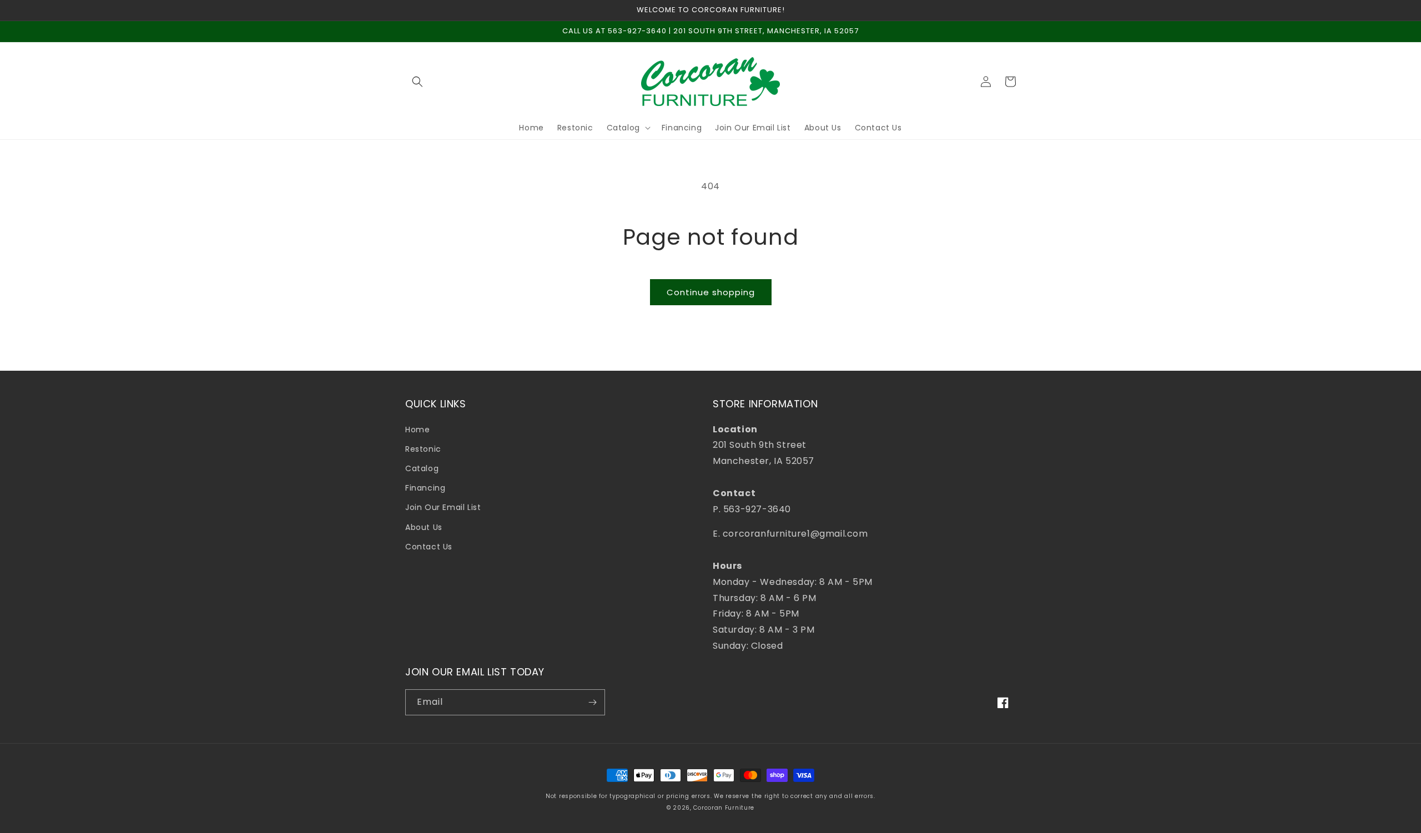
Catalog (422, 468)
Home (417, 429)
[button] (417, 81)
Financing (425, 487)
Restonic (423, 449)
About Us (423, 527)
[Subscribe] (592, 702)
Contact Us (428, 546)
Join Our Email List (443, 507)
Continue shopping (711, 292)
